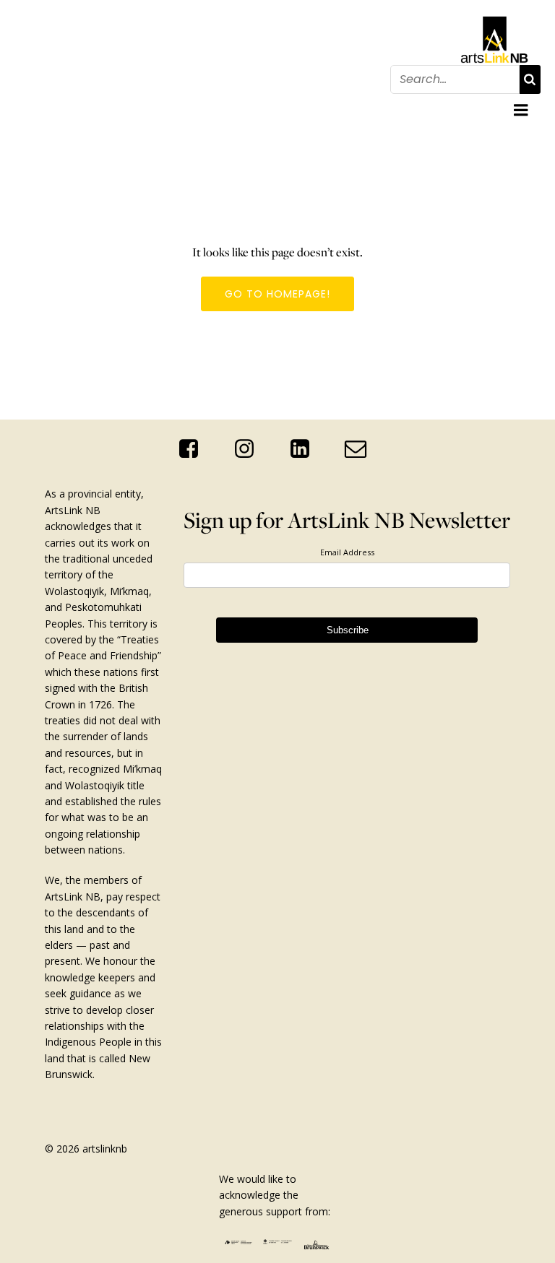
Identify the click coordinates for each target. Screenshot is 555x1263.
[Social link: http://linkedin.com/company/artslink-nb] (305, 449)
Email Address (347, 552)
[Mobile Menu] (521, 110)
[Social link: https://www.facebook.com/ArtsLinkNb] (194, 449)
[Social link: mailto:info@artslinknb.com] (361, 449)
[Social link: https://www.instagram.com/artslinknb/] (250, 449)
